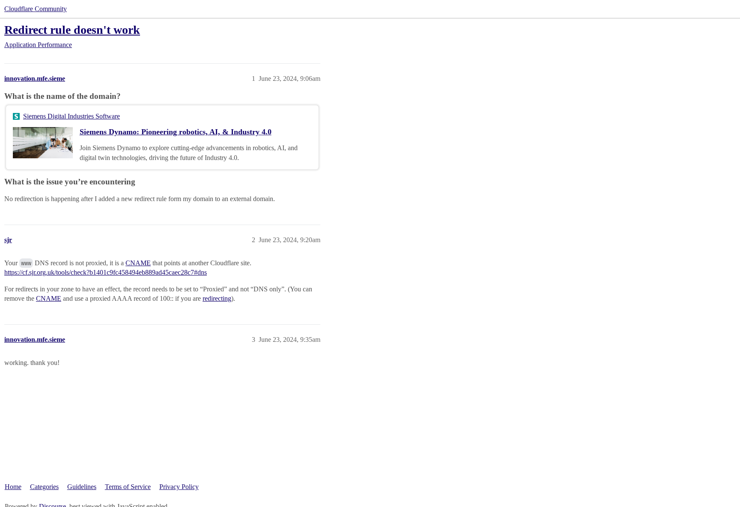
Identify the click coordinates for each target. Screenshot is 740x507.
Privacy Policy (179, 486)
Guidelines (81, 486)
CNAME (138, 263)
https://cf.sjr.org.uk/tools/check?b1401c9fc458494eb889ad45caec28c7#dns (105, 272)
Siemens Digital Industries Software (71, 116)
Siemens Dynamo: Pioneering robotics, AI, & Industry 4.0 (176, 131)
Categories (44, 486)
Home (13, 486)
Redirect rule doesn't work (72, 29)
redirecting (217, 298)
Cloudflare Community (35, 8)
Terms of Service (128, 486)
